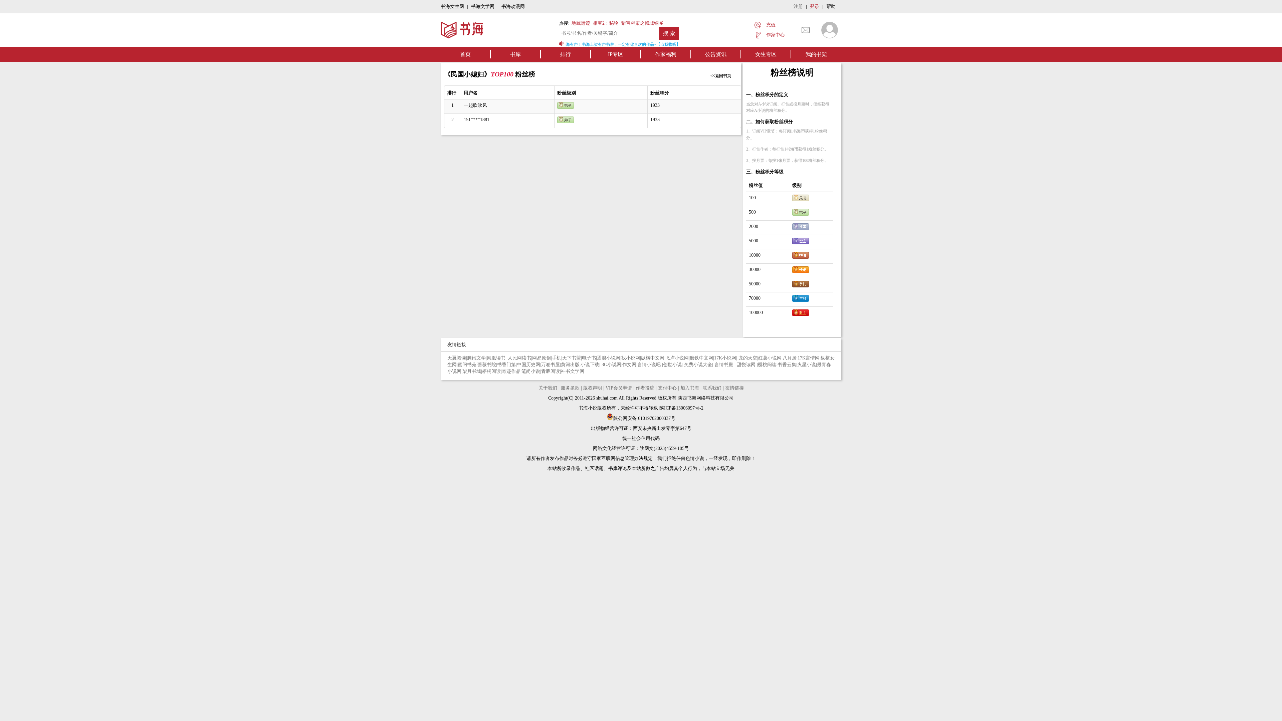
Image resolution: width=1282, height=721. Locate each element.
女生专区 (766, 54)
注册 (798, 6)
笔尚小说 (530, 371)
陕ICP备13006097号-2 (680, 408)
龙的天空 (747, 357)
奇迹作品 (511, 371)
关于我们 (548, 388)
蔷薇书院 (486, 364)
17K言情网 (809, 357)
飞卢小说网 (677, 357)
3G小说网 (611, 364)
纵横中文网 (652, 357)
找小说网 (630, 357)
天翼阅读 (456, 357)
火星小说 (806, 364)
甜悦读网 (747, 364)
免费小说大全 (698, 364)
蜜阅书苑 (467, 364)
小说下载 (590, 364)
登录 (814, 6)
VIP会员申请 (619, 388)
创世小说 (672, 364)
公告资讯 (715, 54)
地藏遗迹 (580, 23)
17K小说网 (725, 357)
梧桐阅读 (491, 371)
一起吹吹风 (475, 105)
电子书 (589, 357)
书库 (515, 54)
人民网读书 (519, 357)
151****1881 (476, 119)
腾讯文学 (476, 357)
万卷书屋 (550, 364)
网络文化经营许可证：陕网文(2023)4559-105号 (641, 448)
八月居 (790, 357)
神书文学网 (572, 371)
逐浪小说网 (608, 357)
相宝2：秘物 (606, 23)
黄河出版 (570, 364)
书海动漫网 (513, 6)
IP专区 (615, 54)
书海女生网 (452, 6)
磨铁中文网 (701, 357)
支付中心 (667, 388)
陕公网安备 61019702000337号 (644, 418)
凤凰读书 (496, 357)
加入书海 (689, 388)
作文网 (629, 364)
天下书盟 (571, 357)
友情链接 (734, 388)
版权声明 (592, 388)
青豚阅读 (550, 371)
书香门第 (506, 364)
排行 (565, 54)
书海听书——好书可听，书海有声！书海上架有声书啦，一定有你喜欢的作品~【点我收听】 (594, 44)
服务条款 (570, 388)
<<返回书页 (720, 75)
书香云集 (787, 364)
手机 (556, 357)
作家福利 (665, 54)
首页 (465, 54)
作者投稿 (645, 388)
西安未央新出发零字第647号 (662, 428)
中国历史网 (528, 364)
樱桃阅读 (767, 364)
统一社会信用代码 (641, 438)
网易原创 (541, 357)
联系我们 (712, 388)
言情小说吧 (649, 364)
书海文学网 (482, 6)
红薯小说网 (770, 357)
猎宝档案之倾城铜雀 (642, 23)
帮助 (831, 6)
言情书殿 (724, 364)
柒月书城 (471, 371)
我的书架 (816, 54)
